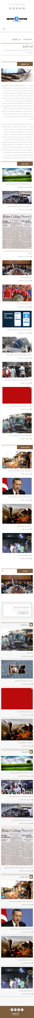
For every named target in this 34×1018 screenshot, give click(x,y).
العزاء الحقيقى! (29, 653)
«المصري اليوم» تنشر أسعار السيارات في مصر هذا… (22, 820)
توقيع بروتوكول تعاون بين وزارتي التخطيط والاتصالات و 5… (19, 435)
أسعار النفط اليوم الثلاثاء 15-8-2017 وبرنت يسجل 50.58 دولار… (18, 184)
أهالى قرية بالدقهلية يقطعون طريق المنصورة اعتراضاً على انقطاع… (18, 379)
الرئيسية (23, 4)
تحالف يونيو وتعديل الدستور (26, 277)
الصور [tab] (2, 570)
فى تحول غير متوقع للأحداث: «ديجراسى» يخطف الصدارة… (21, 796)
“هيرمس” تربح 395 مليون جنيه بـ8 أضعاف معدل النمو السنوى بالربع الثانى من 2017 (17, 51)
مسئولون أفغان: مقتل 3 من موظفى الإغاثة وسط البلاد (20, 470)
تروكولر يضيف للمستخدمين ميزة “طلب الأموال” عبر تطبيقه (19, 329)
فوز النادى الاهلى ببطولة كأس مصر (24, 303)
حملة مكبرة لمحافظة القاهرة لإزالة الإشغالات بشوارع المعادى (19, 354)
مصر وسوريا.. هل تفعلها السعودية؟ (24, 526)
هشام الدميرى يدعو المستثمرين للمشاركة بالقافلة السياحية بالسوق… (18, 867)
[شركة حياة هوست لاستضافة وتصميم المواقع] (17, 1014)
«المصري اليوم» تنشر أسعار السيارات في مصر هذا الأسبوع (20, 206)
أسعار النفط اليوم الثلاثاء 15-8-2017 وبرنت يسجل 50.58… (21, 772)
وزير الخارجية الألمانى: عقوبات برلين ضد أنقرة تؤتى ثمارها (20, 496)
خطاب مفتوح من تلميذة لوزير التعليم (25, 711)
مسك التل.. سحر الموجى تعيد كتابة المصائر (24, 680)
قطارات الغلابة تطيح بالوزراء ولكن (25, 555)
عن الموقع (17, 4)
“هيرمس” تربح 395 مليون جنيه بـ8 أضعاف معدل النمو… (20, 406)
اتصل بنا (11, 4)
